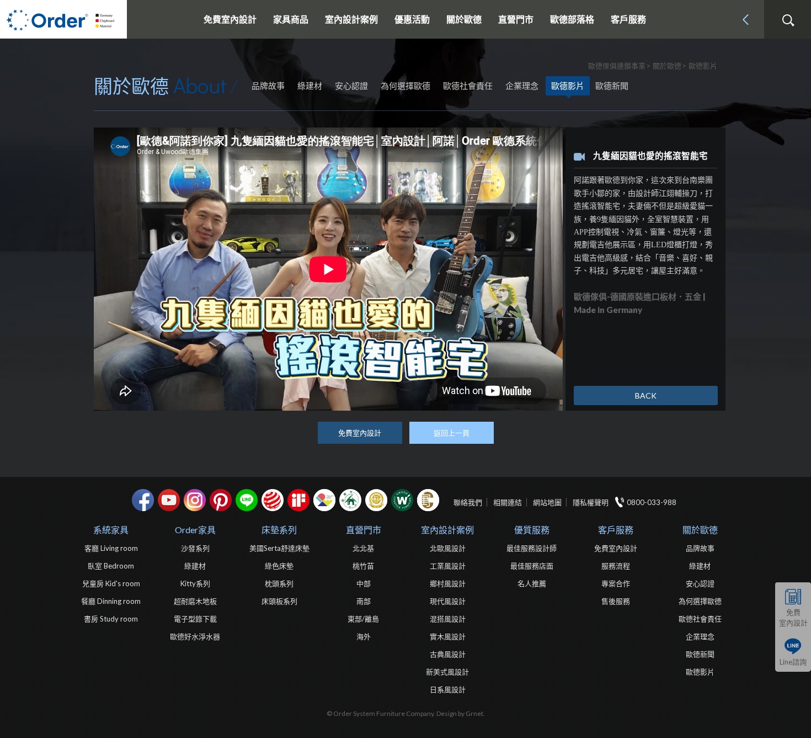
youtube (169, 500)
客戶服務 (615, 529)
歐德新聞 (611, 86)
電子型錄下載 (195, 618)
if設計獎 (298, 500)
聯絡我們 (467, 502)
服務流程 (615, 565)
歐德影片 (567, 86)
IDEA (324, 500)
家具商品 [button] (290, 19)
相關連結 (507, 502)
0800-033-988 (651, 502)
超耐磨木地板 (195, 601)
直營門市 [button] (515, 19)
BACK (646, 395)
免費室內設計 (230, 19)
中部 (363, 583)
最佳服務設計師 (531, 548)
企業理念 (521, 86)
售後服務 (615, 601)
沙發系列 (195, 548)
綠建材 (309, 86)
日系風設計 (448, 689)
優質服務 (531, 529)
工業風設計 (448, 565)
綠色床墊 (279, 565)
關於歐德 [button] (464, 19)
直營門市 (363, 529)
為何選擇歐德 (405, 86)
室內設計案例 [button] (351, 19)
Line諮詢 (793, 661)
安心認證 (351, 86)
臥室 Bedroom (111, 565)
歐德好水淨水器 (195, 636)
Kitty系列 (195, 583)
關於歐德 (700, 529)
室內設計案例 (447, 529)
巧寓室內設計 (428, 500)
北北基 (363, 548)
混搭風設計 (448, 618)
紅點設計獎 (273, 500)
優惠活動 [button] (412, 19)
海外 (363, 636)
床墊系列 (279, 529)
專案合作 (615, 583)
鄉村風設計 (448, 583)
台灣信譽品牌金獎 (376, 500)
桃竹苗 (363, 565)
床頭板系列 (279, 601)
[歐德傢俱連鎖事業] (63, 19)
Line (247, 500)
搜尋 (788, 20)
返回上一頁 (451, 432)
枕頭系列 (279, 583)
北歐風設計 (448, 548)
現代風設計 (448, 601)
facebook (143, 500)
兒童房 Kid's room (111, 583)
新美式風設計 (447, 671)
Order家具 (195, 529)
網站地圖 (547, 502)
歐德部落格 (572, 19)
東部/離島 (363, 618)
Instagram (195, 500)
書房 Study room (111, 618)
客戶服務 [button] (628, 19)
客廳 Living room (111, 548)
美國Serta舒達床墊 (279, 548)
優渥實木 (402, 500)
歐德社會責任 (468, 86)
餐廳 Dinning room (111, 601)
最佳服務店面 (531, 565)
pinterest (221, 500)
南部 (363, 601)
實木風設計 (448, 636)
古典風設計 (448, 654)
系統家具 (111, 529)
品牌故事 (268, 86)
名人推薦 (531, 583)
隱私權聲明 (591, 502)
